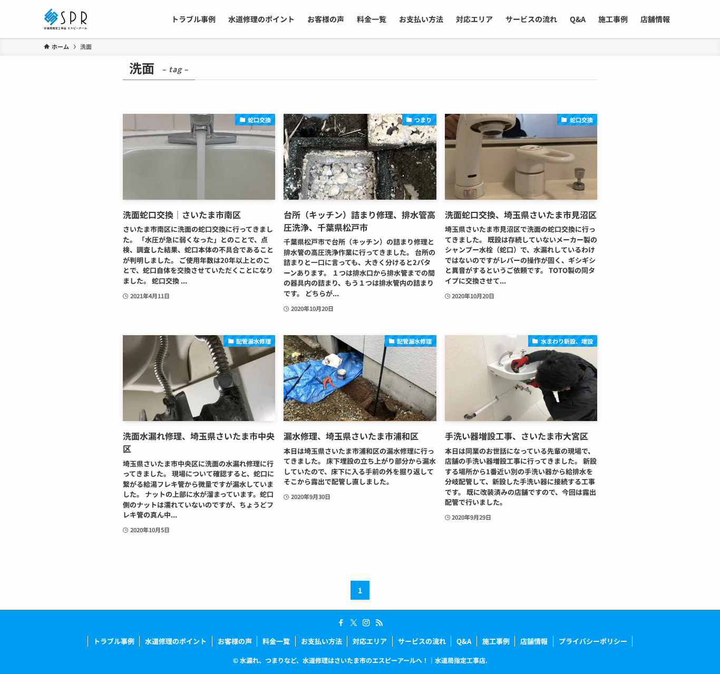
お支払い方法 (321, 641)
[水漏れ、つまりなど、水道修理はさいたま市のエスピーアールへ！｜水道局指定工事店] (65, 19)
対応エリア (370, 641)
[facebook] (341, 623)
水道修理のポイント (176, 641)
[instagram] (366, 623)
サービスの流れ (422, 641)
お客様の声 (235, 641)
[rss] (379, 623)
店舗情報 (534, 641)
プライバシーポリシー (593, 641)
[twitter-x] (353, 623)
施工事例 (496, 641)
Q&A (463, 641)
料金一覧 (276, 641)
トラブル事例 (113, 641)
